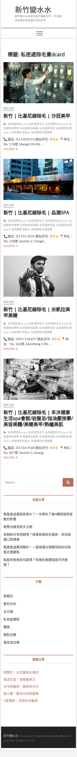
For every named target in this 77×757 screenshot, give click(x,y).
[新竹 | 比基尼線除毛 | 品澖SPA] (38, 179)
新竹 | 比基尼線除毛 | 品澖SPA (36, 212)
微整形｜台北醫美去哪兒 (21, 672)
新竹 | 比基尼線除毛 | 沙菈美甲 (36, 115)
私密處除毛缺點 (29, 128)
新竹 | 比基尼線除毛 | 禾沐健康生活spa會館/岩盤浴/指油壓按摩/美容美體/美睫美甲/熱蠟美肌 (38, 418)
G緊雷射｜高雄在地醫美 (20, 700)
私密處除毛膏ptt (20, 132)
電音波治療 (11, 642)
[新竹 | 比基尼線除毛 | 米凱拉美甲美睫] (38, 276)
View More (10, 149)
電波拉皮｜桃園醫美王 (19, 679)
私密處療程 (11, 619)
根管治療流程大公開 (17, 527)
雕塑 (6, 627)
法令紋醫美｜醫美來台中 (21, 686)
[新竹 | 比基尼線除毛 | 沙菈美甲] (38, 82)
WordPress (61, 736)
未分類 (8, 611)
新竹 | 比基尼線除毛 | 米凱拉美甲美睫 (36, 312)
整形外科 (9, 604)
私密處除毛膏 (47, 128)
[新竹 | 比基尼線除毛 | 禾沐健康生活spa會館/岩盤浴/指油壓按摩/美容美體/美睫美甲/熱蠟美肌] (38, 379)
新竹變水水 (33, 9)
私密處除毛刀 (36, 124)
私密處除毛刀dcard (56, 124)
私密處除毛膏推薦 (41, 132)
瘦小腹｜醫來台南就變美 (21, 693)
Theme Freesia (44, 736)
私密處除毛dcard (18, 124)
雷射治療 (8, 108)
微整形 (8, 596)
